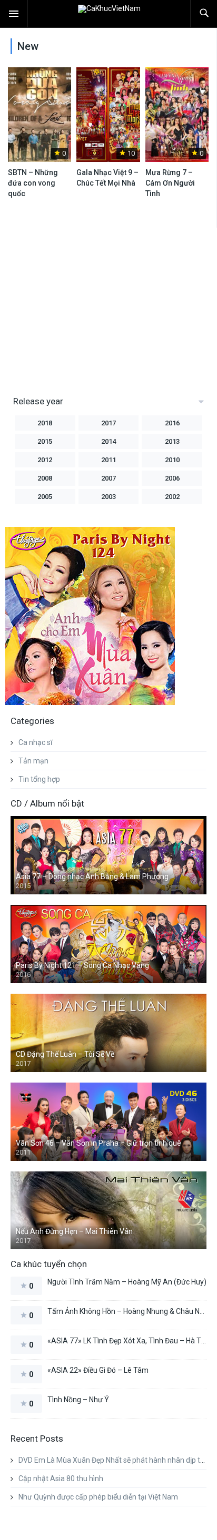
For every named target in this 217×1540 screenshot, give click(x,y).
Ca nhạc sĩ (35, 742)
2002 (172, 497)
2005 (44, 497)
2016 (172, 423)
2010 (172, 460)
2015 (44, 441)
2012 (44, 460)
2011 (108, 460)
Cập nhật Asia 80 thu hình (60, 1478)
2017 (108, 423)
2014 (108, 441)
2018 (44, 423)
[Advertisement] (93, 306)
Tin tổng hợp (39, 779)
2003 (108, 497)
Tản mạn (33, 761)
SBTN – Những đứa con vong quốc (33, 183)
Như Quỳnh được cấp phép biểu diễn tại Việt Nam (98, 1497)
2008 (44, 478)
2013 (172, 441)
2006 (172, 478)
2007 (108, 478)
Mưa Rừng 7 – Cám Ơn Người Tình (170, 183)
